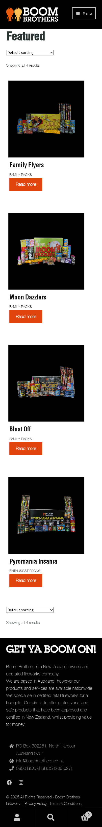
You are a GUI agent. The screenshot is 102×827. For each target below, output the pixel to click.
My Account (17, 817)
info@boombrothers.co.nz (40, 760)
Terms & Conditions (66, 803)
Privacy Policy (36, 803)
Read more (26, 184)
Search (51, 817)
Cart (79, 813)
